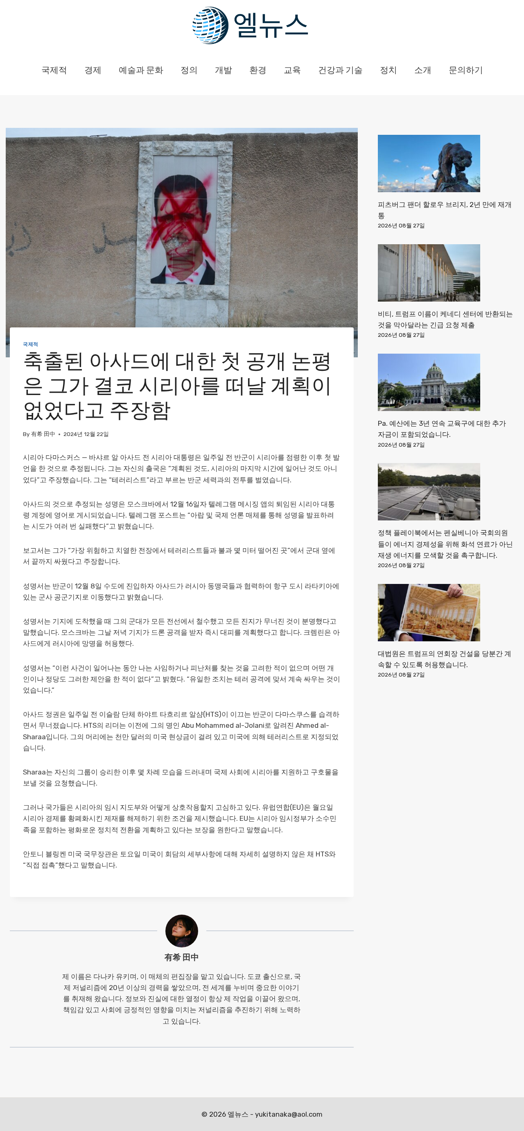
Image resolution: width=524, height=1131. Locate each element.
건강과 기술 (340, 71)
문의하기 (466, 71)
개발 (223, 71)
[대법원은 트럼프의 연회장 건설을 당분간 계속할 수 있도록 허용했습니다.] (446, 612)
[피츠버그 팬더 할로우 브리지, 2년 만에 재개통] (446, 163)
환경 (258, 71)
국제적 (54, 71)
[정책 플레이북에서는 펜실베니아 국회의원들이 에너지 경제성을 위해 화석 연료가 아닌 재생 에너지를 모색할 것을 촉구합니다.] (446, 491)
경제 (93, 71)
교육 (292, 71)
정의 (189, 71)
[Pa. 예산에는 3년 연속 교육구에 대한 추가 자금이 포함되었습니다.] (446, 382)
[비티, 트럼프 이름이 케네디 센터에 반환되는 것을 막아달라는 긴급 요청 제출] (446, 273)
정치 (388, 71)
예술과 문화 (141, 71)
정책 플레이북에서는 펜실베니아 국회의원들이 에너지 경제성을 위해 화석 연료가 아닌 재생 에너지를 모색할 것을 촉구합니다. (445, 544)
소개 (422, 71)
